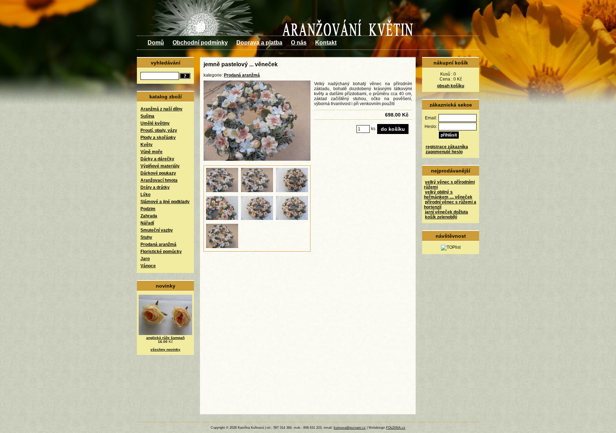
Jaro (145, 258)
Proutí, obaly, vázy (158, 130)
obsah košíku (450, 85)
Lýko (145, 194)
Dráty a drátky (155, 187)
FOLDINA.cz (395, 427)
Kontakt (326, 43)
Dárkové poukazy (158, 173)
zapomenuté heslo (444, 151)
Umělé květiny (155, 123)
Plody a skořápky (158, 137)
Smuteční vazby (156, 230)
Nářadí (147, 223)
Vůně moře (151, 151)
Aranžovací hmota (159, 180)
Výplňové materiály (160, 166)
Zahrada (148, 215)
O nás (299, 43)
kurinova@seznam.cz (350, 427)
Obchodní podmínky (200, 43)
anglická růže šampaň (165, 338)
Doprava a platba (259, 43)
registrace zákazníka (447, 146)
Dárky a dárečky (157, 158)
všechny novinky (165, 349)
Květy (146, 144)
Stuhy (146, 237)
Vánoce (148, 265)
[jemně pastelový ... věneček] (257, 159)
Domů (156, 43)
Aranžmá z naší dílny (161, 109)
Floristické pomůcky (161, 251)
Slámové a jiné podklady (165, 201)
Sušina (147, 116)
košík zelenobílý (441, 217)
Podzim (147, 208)
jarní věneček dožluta (446, 212)
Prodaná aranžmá (158, 244)
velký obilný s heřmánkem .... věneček (448, 195)
